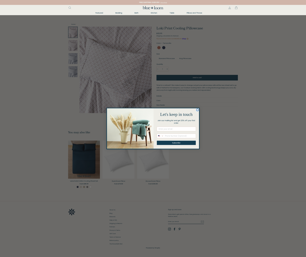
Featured (99, 13)
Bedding (118, 13)
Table (172, 13)
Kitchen (154, 13)
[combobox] (160, 136)
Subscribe (176, 143)
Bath (136, 13)
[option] (153, 2)
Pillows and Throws (194, 13)
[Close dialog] (197, 110)
